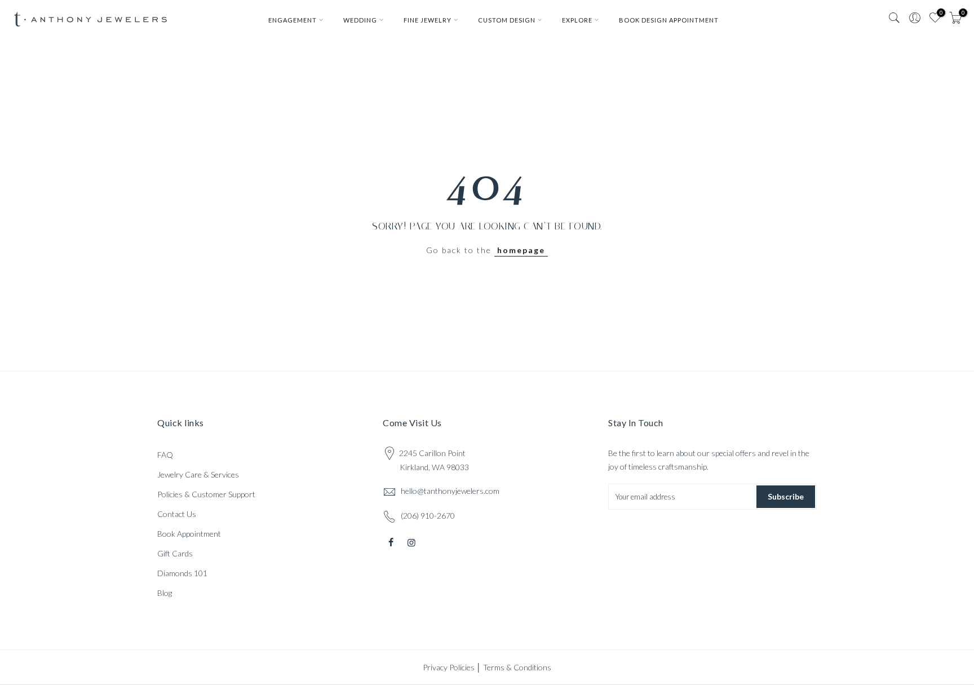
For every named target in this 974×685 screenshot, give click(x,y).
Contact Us (176, 514)
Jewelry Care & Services (198, 474)
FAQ (165, 454)
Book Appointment (189, 533)
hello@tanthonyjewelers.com (450, 491)
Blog (164, 593)
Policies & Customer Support (206, 494)
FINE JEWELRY (427, 20)
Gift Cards (175, 553)
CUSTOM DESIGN (506, 20)
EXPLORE (577, 20)
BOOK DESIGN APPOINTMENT (669, 20)
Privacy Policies (449, 667)
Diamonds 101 (182, 573)
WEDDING (360, 20)
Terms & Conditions (517, 667)
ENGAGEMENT (292, 20)
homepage (521, 250)
